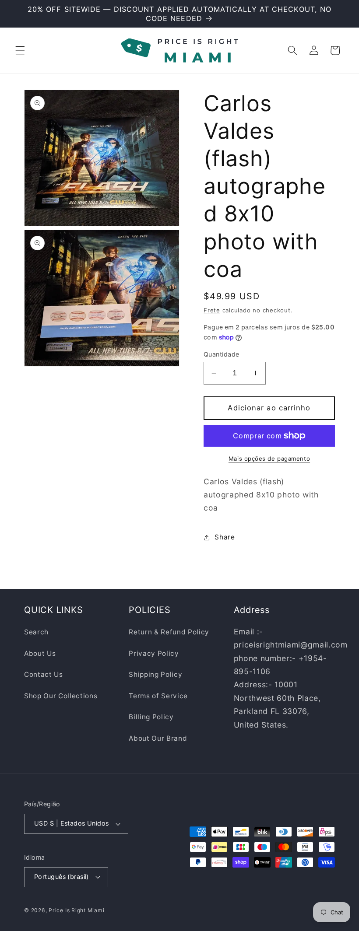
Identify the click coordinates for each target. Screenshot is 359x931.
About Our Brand (158, 738)
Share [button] (225, 537)
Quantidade (221, 354)
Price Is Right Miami (76, 910)
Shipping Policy (155, 674)
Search (36, 632)
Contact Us (43, 674)
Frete (212, 310)
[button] (20, 50)
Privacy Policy (154, 653)
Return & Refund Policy (169, 632)
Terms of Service (158, 696)
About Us (40, 653)
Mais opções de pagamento (269, 458)
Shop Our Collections (60, 696)
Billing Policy (151, 717)
